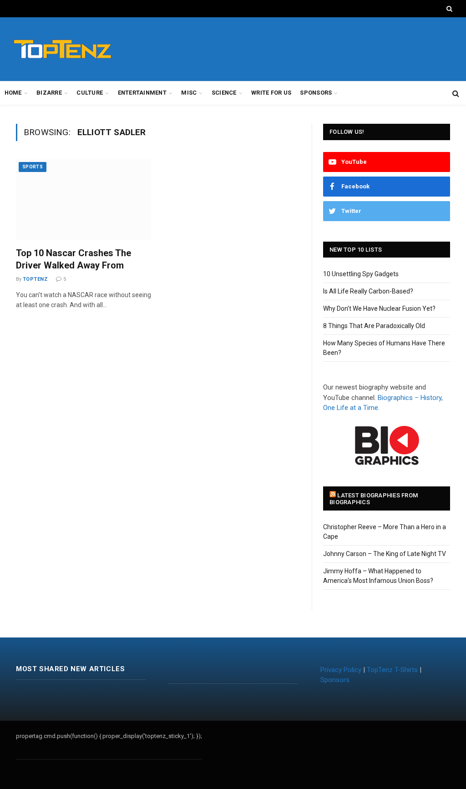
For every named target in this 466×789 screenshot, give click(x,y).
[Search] (448, 8)
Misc (189, 92)
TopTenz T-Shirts (392, 670)
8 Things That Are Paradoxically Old (374, 325)
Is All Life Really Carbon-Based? (368, 291)
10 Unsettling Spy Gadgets (361, 274)
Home (13, 92)
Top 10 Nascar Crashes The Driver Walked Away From (73, 259)
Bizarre (49, 92)
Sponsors (316, 92)
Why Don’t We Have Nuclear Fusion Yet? (379, 308)
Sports (32, 166)
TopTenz (35, 279)
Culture (89, 92)
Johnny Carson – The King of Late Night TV (384, 553)
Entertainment (142, 92)
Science (224, 92)
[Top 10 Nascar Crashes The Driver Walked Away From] (83, 199)
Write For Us (271, 92)
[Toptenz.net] (62, 49)
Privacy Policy (340, 670)
